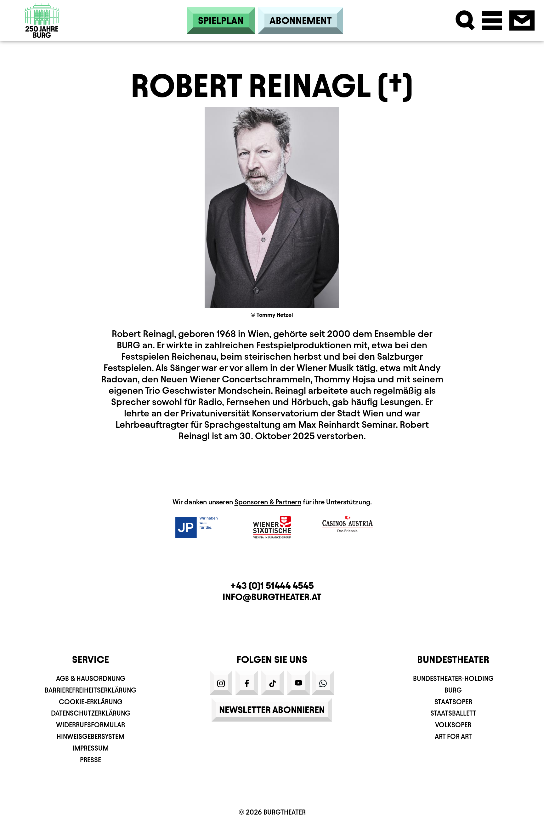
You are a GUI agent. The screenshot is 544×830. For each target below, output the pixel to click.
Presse (90, 759)
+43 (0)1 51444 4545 (272, 585)
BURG (453, 690)
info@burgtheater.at (272, 597)
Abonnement (300, 20)
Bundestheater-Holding (453, 678)
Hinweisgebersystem (90, 736)
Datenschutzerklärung (90, 713)
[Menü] (492, 20)
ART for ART (453, 736)
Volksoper (453, 724)
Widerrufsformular (90, 724)
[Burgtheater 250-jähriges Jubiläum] (42, 20)
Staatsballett (453, 713)
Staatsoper (453, 701)
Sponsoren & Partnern (268, 502)
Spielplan (221, 20)
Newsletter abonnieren (272, 710)
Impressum (90, 748)
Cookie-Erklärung (90, 701)
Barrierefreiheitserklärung (90, 690)
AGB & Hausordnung (90, 678)
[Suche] (465, 20)
